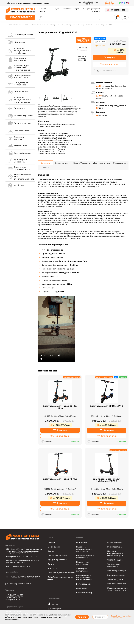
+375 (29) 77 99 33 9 (14, 595)
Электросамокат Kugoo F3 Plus (60, 479)
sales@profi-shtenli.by (20, 584)
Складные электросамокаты (52, 139)
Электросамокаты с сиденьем (52, 135)
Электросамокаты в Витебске (66, 144)
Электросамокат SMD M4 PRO (106, 406)
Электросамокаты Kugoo (50, 126)
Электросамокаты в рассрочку (53, 133)
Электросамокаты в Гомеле (51, 153)
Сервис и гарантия (109, 3)
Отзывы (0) (82, 48)
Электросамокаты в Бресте (51, 151)
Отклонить (100, 617)
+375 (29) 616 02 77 (14, 597)
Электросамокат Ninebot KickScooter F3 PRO (106, 480)
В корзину (111, 57)
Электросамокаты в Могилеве (53, 147)
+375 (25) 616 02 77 (14, 599)
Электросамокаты (66, 124)
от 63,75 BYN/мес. (120, 51)
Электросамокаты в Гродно (51, 149)
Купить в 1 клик (111, 64)
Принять (82, 617)
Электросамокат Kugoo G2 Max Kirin (60, 407)
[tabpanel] (55, 64)
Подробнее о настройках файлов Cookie (120, 617)
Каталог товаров (21, 17)
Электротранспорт (47, 124)
